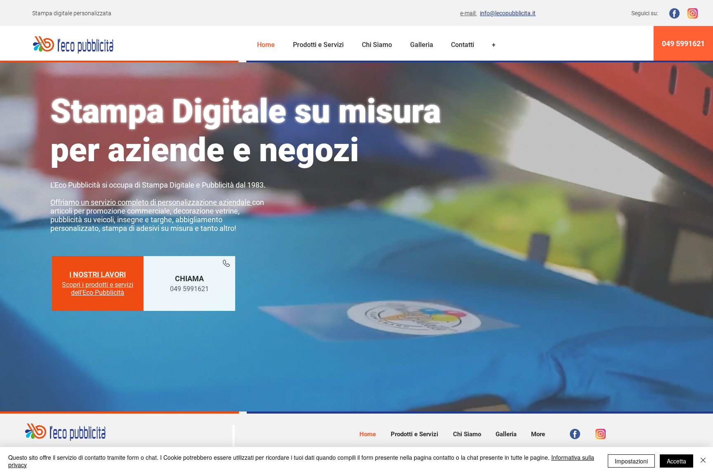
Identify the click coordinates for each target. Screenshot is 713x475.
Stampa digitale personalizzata (71, 13)
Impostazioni (631, 461)
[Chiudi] (703, 461)
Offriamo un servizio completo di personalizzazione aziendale (151, 202)
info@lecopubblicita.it (508, 13)
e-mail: (468, 13)
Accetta (676, 461)
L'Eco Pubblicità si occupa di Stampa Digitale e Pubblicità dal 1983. (158, 185)
